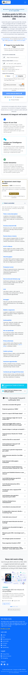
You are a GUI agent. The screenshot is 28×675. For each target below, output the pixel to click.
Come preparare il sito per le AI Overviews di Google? (11, 444)
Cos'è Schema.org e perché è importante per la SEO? (10, 496)
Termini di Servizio (6, 656)
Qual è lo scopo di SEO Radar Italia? (12, 413)
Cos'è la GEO (5, 641)
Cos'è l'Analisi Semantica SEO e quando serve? (11, 484)
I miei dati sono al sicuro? (9, 517)
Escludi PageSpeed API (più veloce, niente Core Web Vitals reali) (14, 79)
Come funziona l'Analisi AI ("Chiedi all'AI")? (12, 434)
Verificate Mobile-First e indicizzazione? (9, 501)
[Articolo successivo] (25, 589)
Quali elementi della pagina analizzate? (10, 461)
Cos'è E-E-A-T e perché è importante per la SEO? (12, 450)
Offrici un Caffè (6, 628)
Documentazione (5, 39)
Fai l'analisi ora (14, 193)
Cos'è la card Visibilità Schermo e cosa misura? (13, 473)
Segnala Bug (5, 647)
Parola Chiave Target (10, 60)
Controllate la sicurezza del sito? (11, 507)
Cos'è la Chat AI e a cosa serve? (11, 439)
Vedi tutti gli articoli (15, 609)
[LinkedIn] (1, 664)
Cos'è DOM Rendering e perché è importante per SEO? (11, 478)
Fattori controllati (9, 203)
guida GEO (10, 40)
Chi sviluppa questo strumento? (11, 538)
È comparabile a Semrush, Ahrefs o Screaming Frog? (12, 511)
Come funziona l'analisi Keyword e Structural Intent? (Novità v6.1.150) (12, 467)
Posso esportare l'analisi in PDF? (11, 543)
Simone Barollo (7, 600)
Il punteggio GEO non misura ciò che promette (13, 590)
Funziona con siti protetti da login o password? (12, 527)
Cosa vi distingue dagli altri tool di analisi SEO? (12, 418)
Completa (20, 76)
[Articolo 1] (11, 606)
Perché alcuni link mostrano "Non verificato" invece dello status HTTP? (12, 548)
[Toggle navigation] (25, 2)
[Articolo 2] (14, 606)
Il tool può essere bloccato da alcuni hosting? (12, 522)
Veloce (8, 76)
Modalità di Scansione (8, 73)
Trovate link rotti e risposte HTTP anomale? (11, 490)
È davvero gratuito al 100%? (10, 409)
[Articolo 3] (17, 606)
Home (4, 635)
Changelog (5, 658)
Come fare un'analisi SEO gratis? (11, 404)
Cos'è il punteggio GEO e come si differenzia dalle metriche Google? (12, 424)
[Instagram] (7, 664)
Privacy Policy (5, 654)
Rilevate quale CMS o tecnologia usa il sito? (13, 533)
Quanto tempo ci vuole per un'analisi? (13, 429)
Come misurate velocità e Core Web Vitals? (12, 456)
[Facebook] (4, 664)
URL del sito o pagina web (8, 54)
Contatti (4, 645)
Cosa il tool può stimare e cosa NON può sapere (13, 391)
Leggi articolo (6, 603)
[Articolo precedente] (2, 589)
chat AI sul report (21, 40)
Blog (3, 637)
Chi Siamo (4, 643)
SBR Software (22, 669)
